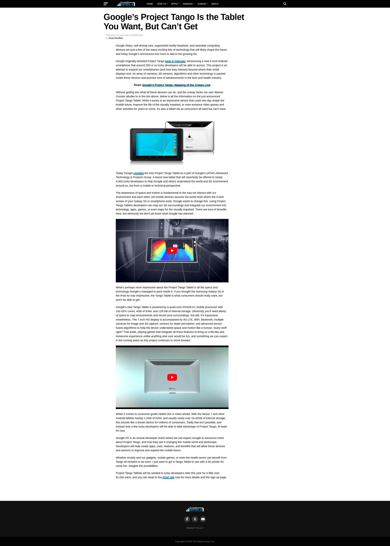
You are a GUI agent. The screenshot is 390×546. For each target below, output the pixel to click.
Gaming (202, 4)
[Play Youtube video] (172, 250)
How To (161, 4)
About (215, 4)
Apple (174, 4)
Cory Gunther (116, 38)
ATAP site (168, 477)
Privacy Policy (195, 528)
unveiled (138, 173)
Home (150, 4)
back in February (175, 61)
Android (188, 4)
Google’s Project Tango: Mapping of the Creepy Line (176, 84)
